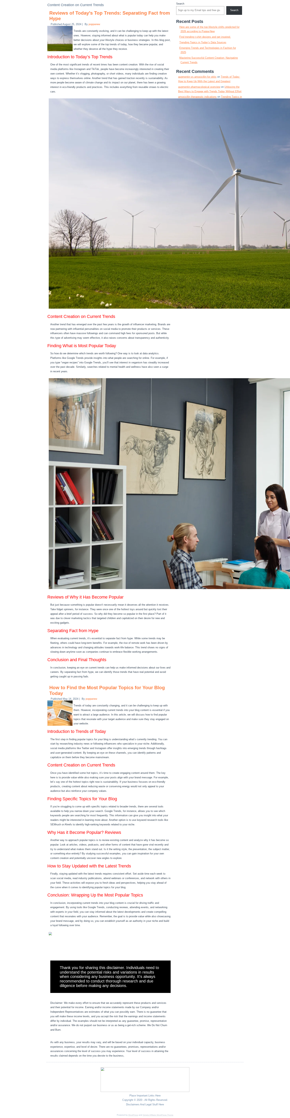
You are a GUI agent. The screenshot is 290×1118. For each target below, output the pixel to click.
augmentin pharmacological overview (199, 86)
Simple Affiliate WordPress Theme (158, 1115)
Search (180, 3)
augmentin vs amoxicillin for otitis (197, 76)
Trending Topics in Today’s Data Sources (202, 42)
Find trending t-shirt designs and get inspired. (205, 36)
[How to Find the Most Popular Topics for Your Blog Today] (60, 725)
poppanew (94, 24)
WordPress (133, 1115)
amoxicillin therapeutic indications (197, 96)
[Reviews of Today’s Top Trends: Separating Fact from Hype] (60, 51)
